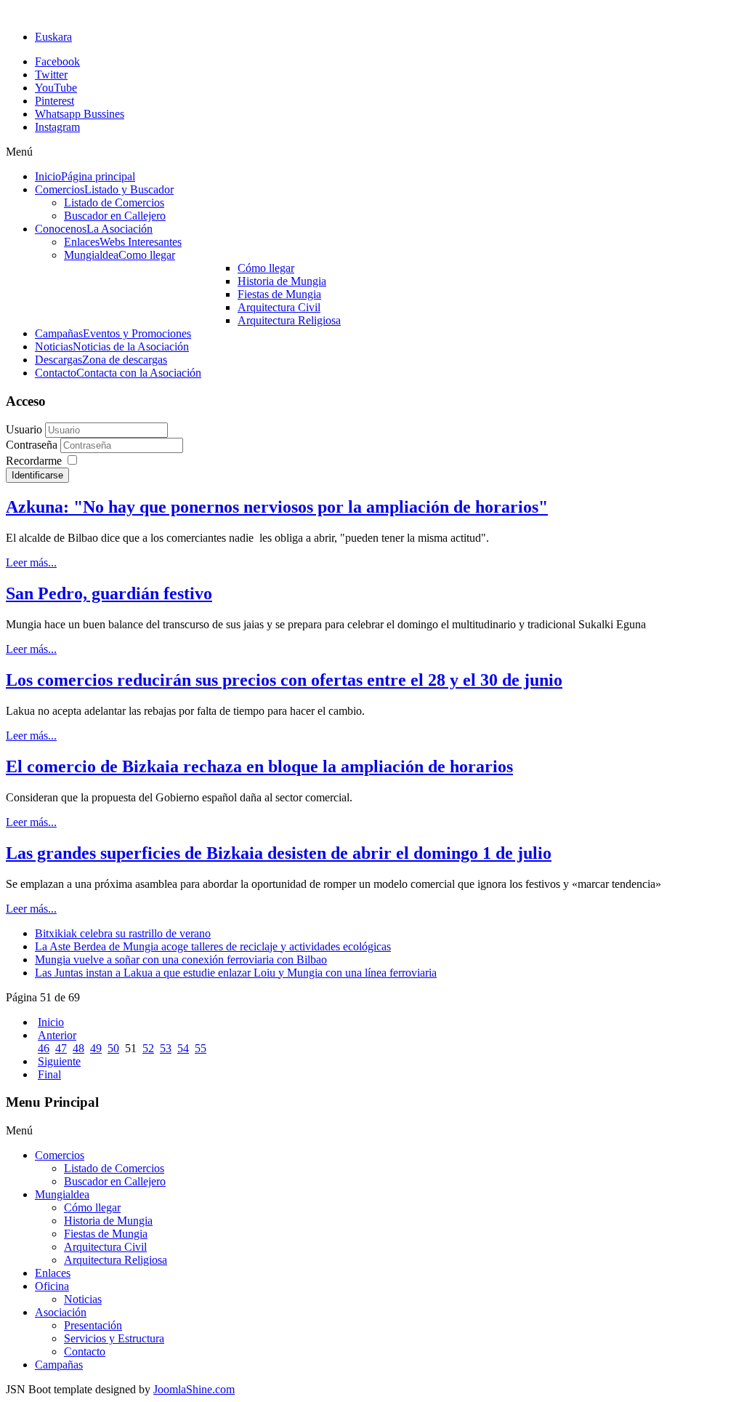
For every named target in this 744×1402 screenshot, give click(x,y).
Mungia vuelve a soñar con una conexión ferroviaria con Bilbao (181, 959)
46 (43, 1048)
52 (148, 1048)
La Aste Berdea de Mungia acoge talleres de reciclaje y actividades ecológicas (213, 946)
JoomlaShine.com (194, 1389)
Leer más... (31, 562)
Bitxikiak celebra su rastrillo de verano (123, 933)
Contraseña (33, 444)
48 (78, 1048)
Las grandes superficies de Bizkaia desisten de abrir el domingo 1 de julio (278, 853)
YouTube (56, 87)
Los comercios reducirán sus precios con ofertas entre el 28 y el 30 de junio (284, 679)
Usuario (24, 429)
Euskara (53, 37)
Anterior (57, 1035)
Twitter (51, 74)
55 (200, 1048)
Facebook (57, 61)
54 (183, 1048)
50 (113, 1048)
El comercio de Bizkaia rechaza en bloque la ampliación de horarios (259, 766)
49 (96, 1048)
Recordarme (34, 460)
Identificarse (37, 475)
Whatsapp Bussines (79, 114)
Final (49, 1074)
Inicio (51, 1022)
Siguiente (59, 1061)
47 (61, 1048)
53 (165, 1048)
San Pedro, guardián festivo (109, 593)
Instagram (57, 127)
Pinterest (54, 101)
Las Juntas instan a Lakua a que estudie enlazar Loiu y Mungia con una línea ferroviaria (236, 972)
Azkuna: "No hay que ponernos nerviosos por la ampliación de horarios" (277, 506)
